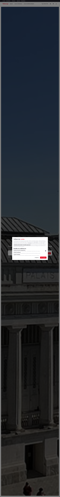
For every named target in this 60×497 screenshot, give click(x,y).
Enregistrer (37, 257)
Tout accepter (43, 257)
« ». (22, 244)
